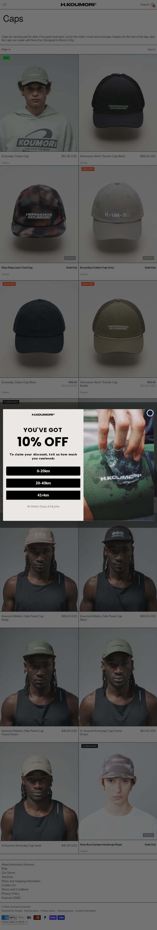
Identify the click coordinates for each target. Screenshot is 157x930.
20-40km (43, 483)
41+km (43, 495)
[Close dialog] (150, 413)
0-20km (43, 471)
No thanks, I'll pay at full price (43, 506)
